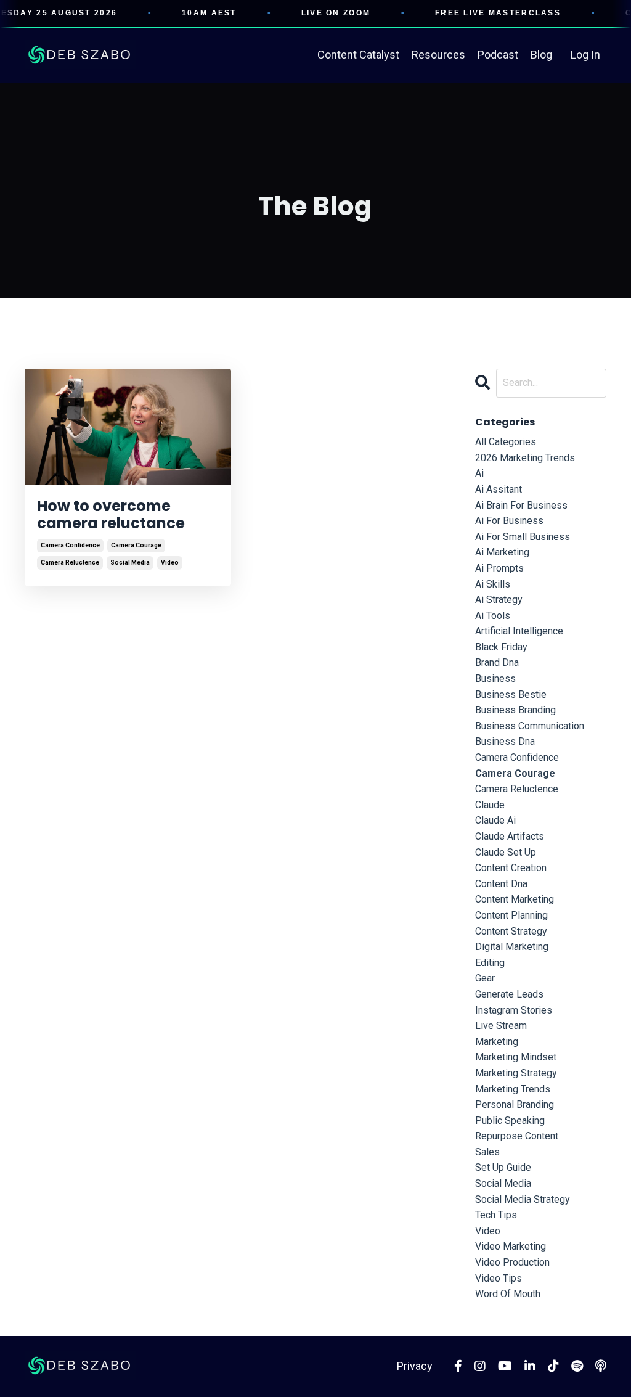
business (495, 678)
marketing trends (512, 1089)
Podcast (498, 54)
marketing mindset (515, 1057)
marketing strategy (516, 1073)
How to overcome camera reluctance (111, 515)
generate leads (509, 994)
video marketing (510, 1246)
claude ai (495, 820)
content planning (511, 915)
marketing (496, 1041)
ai (479, 473)
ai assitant (498, 489)
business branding (515, 710)
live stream (501, 1025)
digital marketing (511, 946)
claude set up (505, 852)
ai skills (492, 584)
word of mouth (507, 1294)
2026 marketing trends (525, 458)
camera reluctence (70, 562)
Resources (438, 54)
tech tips (496, 1215)
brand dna (497, 662)
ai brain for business (521, 505)
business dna (505, 741)
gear (485, 978)
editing (490, 963)
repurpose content (516, 1136)
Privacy (415, 1365)
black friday (501, 647)
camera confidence (70, 545)
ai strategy (499, 599)
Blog (541, 54)
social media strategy (522, 1199)
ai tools (492, 615)
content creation (511, 868)
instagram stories (513, 1010)
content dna (501, 884)
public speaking (510, 1120)
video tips (498, 1278)
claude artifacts (509, 836)
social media (130, 562)
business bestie (511, 694)
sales (487, 1152)
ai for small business (522, 537)
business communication (529, 726)
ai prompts (499, 568)
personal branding (514, 1104)
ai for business (509, 520)
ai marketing (502, 552)
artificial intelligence (519, 631)
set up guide (503, 1167)
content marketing (514, 899)
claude (490, 805)
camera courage (136, 545)
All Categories (505, 442)
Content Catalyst (358, 54)
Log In (585, 54)
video (170, 562)
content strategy (511, 931)
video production (512, 1262)
